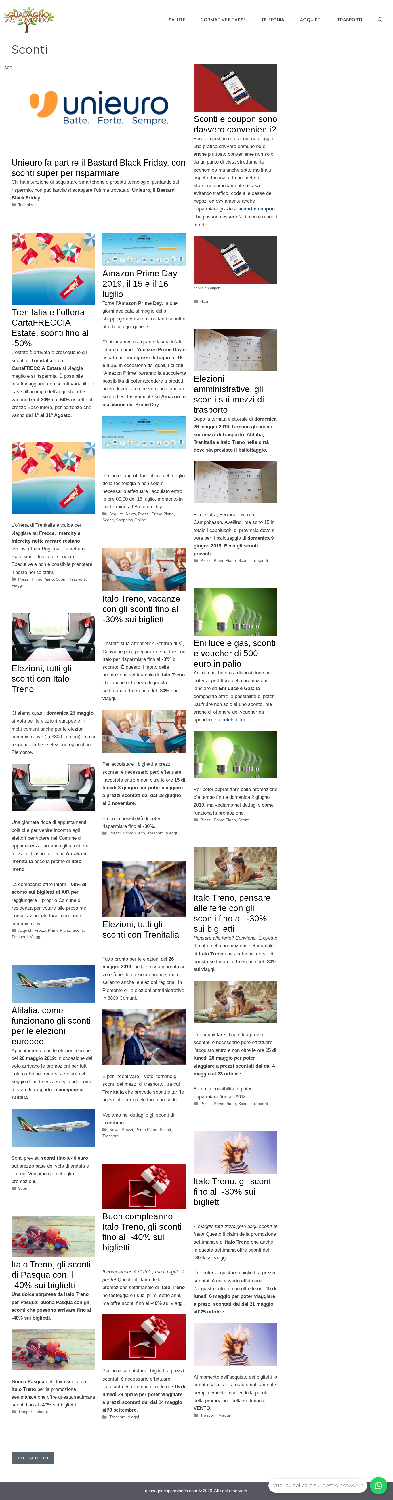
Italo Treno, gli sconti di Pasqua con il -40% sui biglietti (51, 1275)
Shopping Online (131, 520)
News (131, 514)
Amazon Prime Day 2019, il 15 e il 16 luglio (139, 284)
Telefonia (272, 19)
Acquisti (311, 19)
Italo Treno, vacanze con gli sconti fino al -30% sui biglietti (141, 609)
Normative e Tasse (223, 19)
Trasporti (349, 19)
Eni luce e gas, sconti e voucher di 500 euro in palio (235, 653)
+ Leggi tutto (32, 1458)
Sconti (205, 301)
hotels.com (233, 720)
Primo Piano (43, 579)
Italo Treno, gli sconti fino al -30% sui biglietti (233, 1191)
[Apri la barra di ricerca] (380, 20)
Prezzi (23, 579)
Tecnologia (28, 204)
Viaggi (17, 585)
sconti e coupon (256, 209)
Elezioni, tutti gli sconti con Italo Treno (42, 679)
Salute (177, 19)
